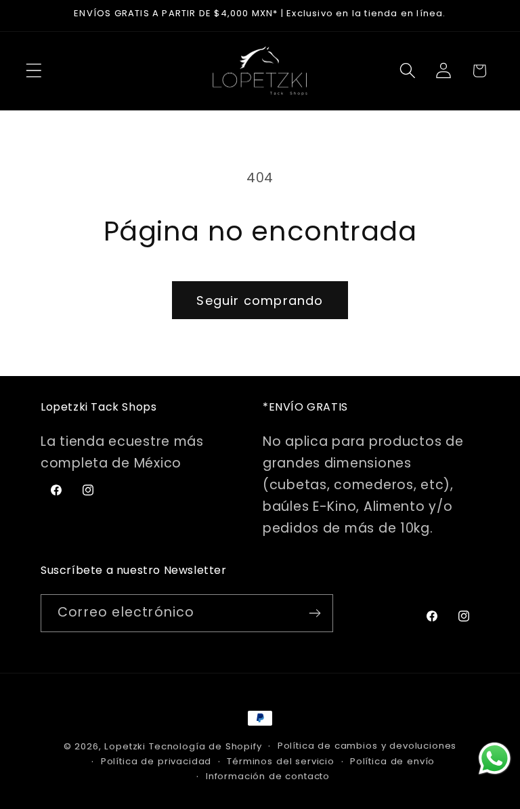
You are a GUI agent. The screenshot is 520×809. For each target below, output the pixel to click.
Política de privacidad (156, 761)
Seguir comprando (259, 300)
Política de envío (392, 761)
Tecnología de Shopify (205, 746)
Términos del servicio (280, 761)
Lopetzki (125, 746)
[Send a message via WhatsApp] (494, 758)
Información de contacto (268, 776)
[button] (34, 71)
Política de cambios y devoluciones (367, 745)
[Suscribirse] (314, 613)
